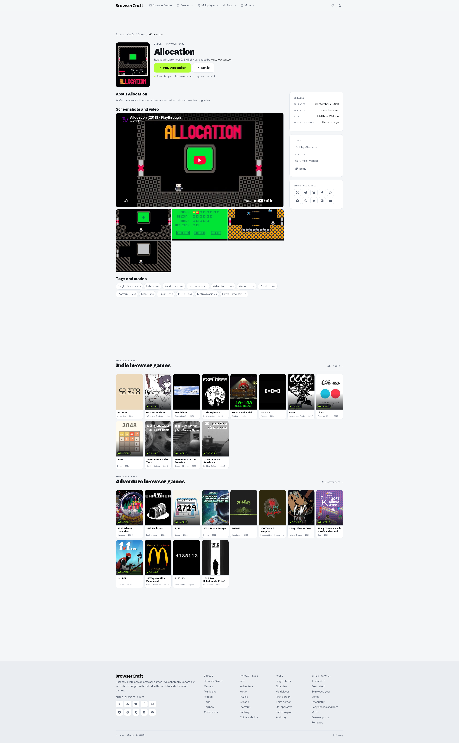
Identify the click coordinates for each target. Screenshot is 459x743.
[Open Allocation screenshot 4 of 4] (143, 256)
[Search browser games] (333, 5)
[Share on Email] (330, 200)
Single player (283, 681)
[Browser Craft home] (129, 5)
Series (315, 696)
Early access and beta (325, 707)
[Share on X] (297, 192)
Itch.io (205, 68)
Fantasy (245, 712)
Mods (315, 712)
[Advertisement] (229, 22)
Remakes (317, 722)
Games (141, 34)
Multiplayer (210, 691)
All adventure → (332, 482)
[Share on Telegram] (297, 200)
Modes (208, 696)
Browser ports (320, 717)
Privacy (338, 735)
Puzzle (244, 696)
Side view (281, 686)
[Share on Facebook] (322, 192)
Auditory (281, 717)
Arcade (244, 702)
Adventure (246, 686)
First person (283, 696)
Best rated (318, 686)
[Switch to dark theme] (340, 5)
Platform (245, 707)
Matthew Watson (221, 59)
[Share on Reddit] (305, 192)
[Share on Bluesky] (314, 192)
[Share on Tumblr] (314, 200)
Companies (211, 712)
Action (244, 691)
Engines (209, 707)
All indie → (335, 365)
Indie (243, 681)
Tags (207, 702)
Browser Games (214, 681)
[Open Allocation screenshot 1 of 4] (143, 225)
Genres (208, 686)
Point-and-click (249, 717)
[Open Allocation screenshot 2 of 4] (199, 225)
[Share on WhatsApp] (330, 192)
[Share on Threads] (305, 200)
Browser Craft (125, 34)
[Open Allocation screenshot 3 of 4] (256, 225)
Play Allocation (174, 68)
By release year (321, 691)
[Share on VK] (322, 200)
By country (318, 702)
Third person (283, 702)
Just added (318, 681)
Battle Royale (284, 712)
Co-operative (284, 707)
